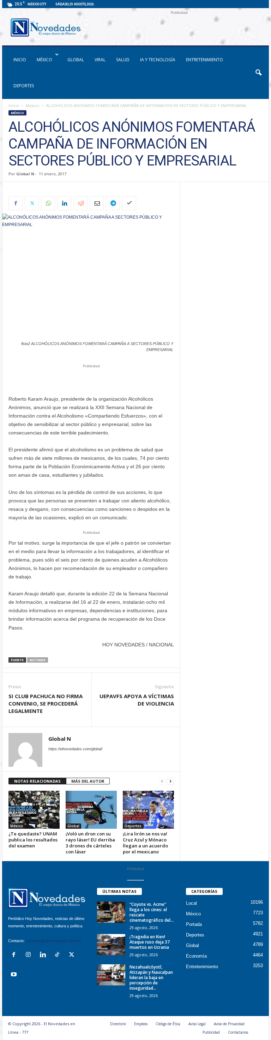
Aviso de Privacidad (229, 1023)
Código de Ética (168, 1023)
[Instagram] (30, 955)
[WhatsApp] (48, 203)
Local (191, 903)
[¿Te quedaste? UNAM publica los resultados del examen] (34, 810)
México (44, 60)
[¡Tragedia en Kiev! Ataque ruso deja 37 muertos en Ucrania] (111, 944)
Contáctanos (238, 1032)
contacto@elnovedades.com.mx (53, 941)
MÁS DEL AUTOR (87, 781)
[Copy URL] (129, 203)
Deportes (23, 86)
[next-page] (170, 781)
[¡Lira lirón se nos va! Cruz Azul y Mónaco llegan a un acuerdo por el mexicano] (148, 810)
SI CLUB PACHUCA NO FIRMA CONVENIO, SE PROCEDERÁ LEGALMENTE (45, 703)
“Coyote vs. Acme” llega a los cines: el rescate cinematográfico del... (152, 912)
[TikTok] (59, 955)
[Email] (97, 203)
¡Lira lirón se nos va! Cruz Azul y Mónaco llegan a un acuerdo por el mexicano (145, 843)
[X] (32, 203)
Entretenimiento (204, 60)
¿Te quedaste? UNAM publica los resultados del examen (33, 840)
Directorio (118, 1023)
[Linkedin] (64, 203)
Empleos (140, 1023)
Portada (194, 924)
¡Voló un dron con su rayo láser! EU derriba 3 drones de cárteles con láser (90, 843)
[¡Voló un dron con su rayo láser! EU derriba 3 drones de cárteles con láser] (91, 810)
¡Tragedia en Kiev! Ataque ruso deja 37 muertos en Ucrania (150, 942)
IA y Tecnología (157, 60)
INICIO (19, 60)
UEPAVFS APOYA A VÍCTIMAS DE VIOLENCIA (137, 700)
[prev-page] (161, 781)
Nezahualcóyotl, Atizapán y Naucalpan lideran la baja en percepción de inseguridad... (151, 977)
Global (75, 60)
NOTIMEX (38, 660)
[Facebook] (15, 203)
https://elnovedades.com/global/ (75, 749)
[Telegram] (113, 203)
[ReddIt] (80, 203)
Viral (100, 60)
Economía (196, 956)
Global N (25, 173)
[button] (258, 73)
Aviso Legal (197, 1023)
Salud (123, 60)
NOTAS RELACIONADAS (37, 781)
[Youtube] (14, 975)
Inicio (13, 106)
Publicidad (211, 1032)
